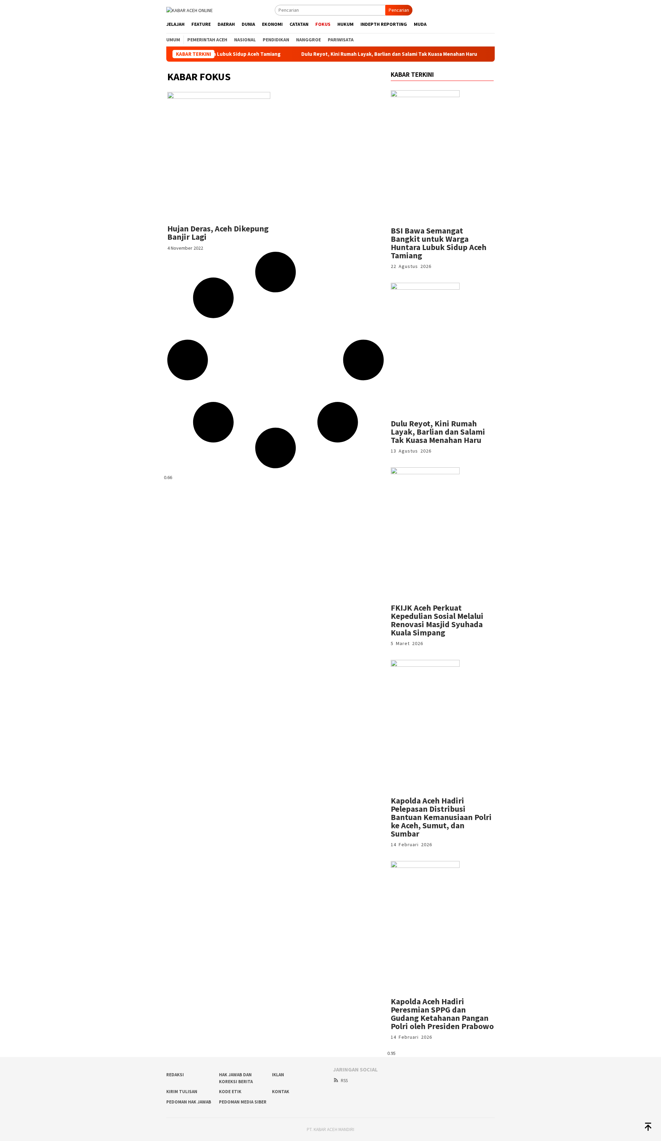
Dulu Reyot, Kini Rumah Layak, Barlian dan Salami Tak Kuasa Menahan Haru (362, 54)
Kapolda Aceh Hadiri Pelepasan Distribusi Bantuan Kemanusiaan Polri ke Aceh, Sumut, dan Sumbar (441, 817)
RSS (344, 1080)
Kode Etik (230, 1092)
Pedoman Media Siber (242, 1102)
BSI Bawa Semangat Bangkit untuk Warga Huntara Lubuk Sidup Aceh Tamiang (438, 243)
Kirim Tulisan (181, 1092)
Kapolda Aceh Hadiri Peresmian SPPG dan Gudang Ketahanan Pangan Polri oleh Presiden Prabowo (442, 1013)
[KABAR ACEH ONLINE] (189, 10)
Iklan (278, 1075)
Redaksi (175, 1075)
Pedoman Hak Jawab (188, 1102)
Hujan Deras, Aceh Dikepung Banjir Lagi (218, 232)
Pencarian (399, 10)
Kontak (280, 1092)
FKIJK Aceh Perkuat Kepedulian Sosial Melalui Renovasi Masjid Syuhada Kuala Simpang (437, 620)
